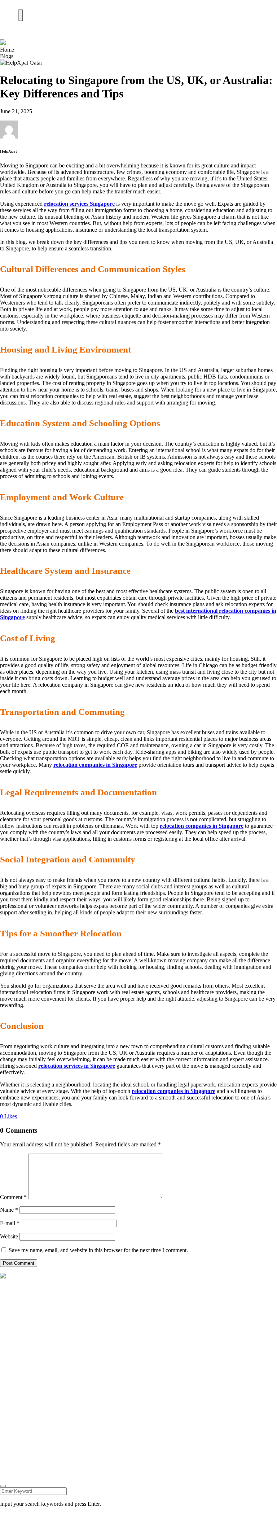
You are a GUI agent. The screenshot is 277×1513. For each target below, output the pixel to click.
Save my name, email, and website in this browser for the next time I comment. (98, 1250)
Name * (9, 1210)
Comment (13, 1197)
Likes (8, 1116)
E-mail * (9, 1223)
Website (9, 1236)
